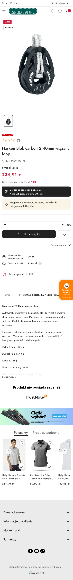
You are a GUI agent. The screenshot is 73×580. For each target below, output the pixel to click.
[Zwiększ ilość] (62, 224)
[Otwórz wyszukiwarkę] (53, 11)
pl (3, 3)
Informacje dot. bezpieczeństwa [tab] (40, 295)
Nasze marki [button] (11, 530)
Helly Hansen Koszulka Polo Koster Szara (13, 476)
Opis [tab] (7, 295)
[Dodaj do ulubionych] (64, 234)
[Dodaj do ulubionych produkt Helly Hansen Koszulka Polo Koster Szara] (22, 442)
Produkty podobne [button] (46, 432)
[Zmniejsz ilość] (4, 224)
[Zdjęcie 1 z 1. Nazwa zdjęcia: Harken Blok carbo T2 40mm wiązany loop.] (8, 121)
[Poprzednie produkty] (8, 451)
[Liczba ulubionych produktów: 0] (60, 11)
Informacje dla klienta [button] (17, 521)
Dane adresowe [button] (14, 512)
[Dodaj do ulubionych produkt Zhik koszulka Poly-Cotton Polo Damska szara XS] (50, 442)
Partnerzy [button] (9, 539)
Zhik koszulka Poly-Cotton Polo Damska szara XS (40, 476)
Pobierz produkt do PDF (21, 274)
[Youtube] (36, 551)
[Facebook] (30, 551)
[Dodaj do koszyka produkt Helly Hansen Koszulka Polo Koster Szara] (22, 466)
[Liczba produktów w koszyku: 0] (67, 11)
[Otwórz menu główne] (4, 11)
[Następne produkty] (64, 451)
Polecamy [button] (21, 432)
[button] (11, 140)
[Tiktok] (42, 551)
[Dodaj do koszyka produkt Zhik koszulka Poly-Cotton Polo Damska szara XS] (50, 466)
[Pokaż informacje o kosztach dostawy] (40, 263)
